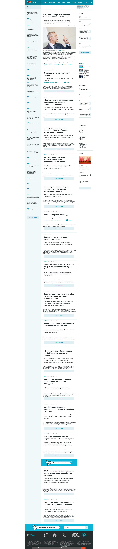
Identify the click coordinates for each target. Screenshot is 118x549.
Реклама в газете (74, 534)
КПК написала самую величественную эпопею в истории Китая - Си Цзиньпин (84, 167)
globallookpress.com (61, 50)
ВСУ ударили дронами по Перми (32, 184)
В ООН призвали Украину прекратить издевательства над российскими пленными (59, 473)
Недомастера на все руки (84, 109)
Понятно (83, 547)
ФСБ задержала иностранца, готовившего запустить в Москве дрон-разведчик (32, 203)
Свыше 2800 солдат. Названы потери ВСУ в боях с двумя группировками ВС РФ (33, 145)
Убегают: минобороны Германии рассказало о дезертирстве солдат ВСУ (32, 13)
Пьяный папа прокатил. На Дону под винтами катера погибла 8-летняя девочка (33, 124)
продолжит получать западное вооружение (62, 62)
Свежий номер (52, 2)
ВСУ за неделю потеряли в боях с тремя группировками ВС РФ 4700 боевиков (32, 152)
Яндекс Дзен (84, 534)
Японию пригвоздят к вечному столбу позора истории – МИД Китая (85, 175)
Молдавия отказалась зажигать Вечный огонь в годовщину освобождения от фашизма (32, 57)
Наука (63, 535)
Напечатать (71, 25)
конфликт (70, 64)
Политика (74, 2)
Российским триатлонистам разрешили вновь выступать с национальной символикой (32, 64)
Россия (45, 64)
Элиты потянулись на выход (56, 215)
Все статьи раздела (33, 217)
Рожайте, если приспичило (68, 6)
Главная (45, 2)
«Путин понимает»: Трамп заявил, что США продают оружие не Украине (58, 353)
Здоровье (64, 534)
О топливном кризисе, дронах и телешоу (57, 74)
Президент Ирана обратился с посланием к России (56, 238)
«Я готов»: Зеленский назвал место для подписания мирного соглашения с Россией (58, 102)
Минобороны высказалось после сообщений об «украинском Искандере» (57, 381)
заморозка (63, 64)
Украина (50, 64)
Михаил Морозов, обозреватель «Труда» (50, 82)
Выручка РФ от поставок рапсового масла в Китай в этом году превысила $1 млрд (32, 20)
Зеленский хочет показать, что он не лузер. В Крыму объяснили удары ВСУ (59, 267)
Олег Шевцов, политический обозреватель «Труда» (52, 220)
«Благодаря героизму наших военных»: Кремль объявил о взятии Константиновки (56, 130)
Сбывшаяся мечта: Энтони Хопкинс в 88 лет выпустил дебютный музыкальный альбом (33, 42)
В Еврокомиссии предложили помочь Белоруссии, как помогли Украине (84, 103)
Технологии (64, 536)
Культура (80, 2)
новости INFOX (81, 63)
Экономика (55, 535)
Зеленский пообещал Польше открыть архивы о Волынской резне (59, 438)
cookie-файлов (60, 547)
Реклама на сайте (75, 533)
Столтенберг (56, 64)
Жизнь (68, 2)
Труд (67, 82)
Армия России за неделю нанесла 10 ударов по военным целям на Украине (33, 138)
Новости (58, 2)
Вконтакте (83, 533)
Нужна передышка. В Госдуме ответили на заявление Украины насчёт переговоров (32, 78)
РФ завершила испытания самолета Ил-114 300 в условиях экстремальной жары (32, 28)
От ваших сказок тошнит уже (51, 6)
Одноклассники (84, 535)
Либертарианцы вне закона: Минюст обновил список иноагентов (59, 325)
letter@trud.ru (64, 546)
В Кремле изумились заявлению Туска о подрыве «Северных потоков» (32, 111)
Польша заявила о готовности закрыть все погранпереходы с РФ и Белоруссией (32, 35)
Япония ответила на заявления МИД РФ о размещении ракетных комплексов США (59, 296)
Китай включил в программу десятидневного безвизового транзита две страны (31, 172)
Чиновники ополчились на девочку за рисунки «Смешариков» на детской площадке (33, 85)
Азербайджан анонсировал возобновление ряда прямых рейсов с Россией (59, 409)
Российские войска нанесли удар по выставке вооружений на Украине (59, 503)
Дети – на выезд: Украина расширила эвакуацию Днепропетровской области (55, 159)
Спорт (63, 533)
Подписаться (86, 527)
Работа (63, 2)
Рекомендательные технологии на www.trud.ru (76, 536)
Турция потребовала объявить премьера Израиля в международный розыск (33, 50)
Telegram (83, 536)
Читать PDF (86, 7)
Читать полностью (59, 91)
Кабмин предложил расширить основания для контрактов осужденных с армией (56, 189)
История (45, 536)
